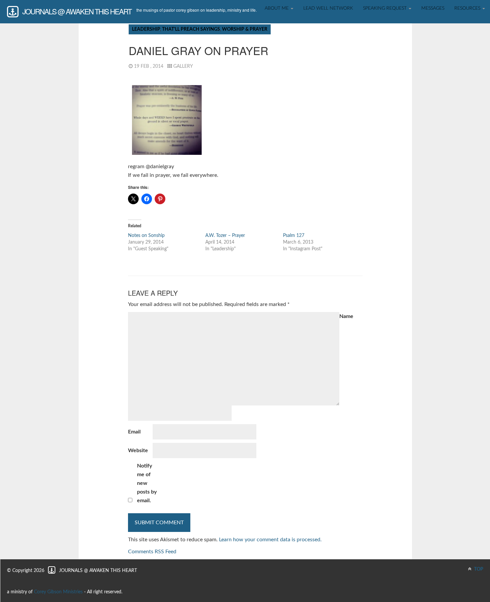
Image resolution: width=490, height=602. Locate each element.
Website (138, 450)
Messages (432, 8)
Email (134, 431)
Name (346, 316)
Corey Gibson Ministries (58, 592)
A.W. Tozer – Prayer (225, 235)
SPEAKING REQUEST (385, 8)
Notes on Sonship (146, 235)
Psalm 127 (293, 235)
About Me (277, 8)
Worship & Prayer (244, 29)
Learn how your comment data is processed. (270, 539)
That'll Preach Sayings (191, 29)
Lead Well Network (328, 8)
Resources (468, 8)
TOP (478, 569)
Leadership (146, 29)
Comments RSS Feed (152, 551)
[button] (166, 120)
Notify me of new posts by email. (147, 483)
